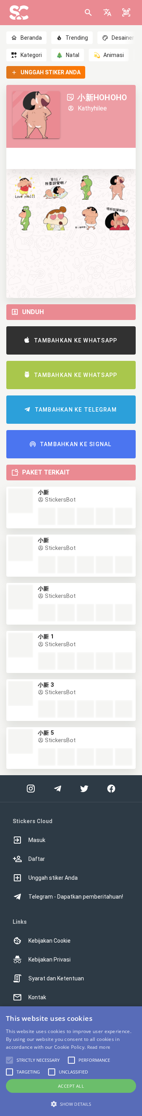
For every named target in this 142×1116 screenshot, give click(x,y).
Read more (98, 1047)
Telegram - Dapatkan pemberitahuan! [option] (75, 897)
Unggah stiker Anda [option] (53, 878)
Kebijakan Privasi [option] (49, 959)
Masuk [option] (36, 840)
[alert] (71, 1061)
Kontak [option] (37, 997)
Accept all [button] (71, 1086)
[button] (107, 12)
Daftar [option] (36, 859)
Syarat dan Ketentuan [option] (56, 978)
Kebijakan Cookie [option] (49, 941)
